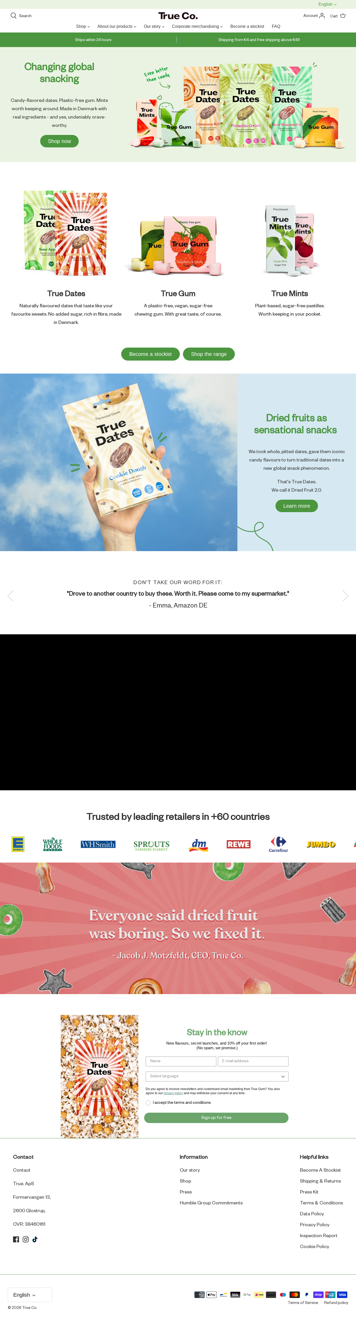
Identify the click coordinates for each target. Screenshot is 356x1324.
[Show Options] (283, 1076)
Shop (81, 26)
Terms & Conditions (321, 1203)
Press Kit (309, 1192)
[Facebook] (16, 1239)
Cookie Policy (314, 1246)
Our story (152, 26)
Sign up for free (216, 1118)
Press (186, 1192)
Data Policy (312, 1214)
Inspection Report (318, 1235)
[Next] (345, 595)
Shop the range (209, 354)
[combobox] (215, 1076)
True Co (29, 1308)
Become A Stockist (320, 1170)
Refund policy (336, 1303)
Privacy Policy (314, 1225)
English (326, 4)
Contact (21, 1170)
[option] (178, 595)
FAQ (276, 26)
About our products (114, 26)
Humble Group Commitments (211, 1203)
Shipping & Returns (320, 1181)
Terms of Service (303, 1303)
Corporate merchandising (195, 26)
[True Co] (178, 16)
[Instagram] (26, 1239)
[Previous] (10, 595)
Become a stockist (247, 26)
